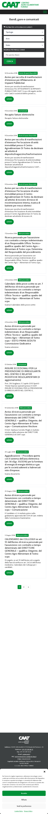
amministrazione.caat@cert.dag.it (25, 756)
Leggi (9, 99)
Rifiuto (24, 800)
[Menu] (45, 12)
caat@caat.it (26, 754)
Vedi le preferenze (24, 806)
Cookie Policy (18, 811)
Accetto (24, 793)
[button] (44, 772)
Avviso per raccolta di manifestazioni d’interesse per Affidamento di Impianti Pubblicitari (23, 80)
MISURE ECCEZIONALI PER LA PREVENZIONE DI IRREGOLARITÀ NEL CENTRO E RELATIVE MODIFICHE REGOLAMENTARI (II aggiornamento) (22, 374)
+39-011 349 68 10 (27, 749)
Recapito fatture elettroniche (19, 114)
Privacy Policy (28, 811)
